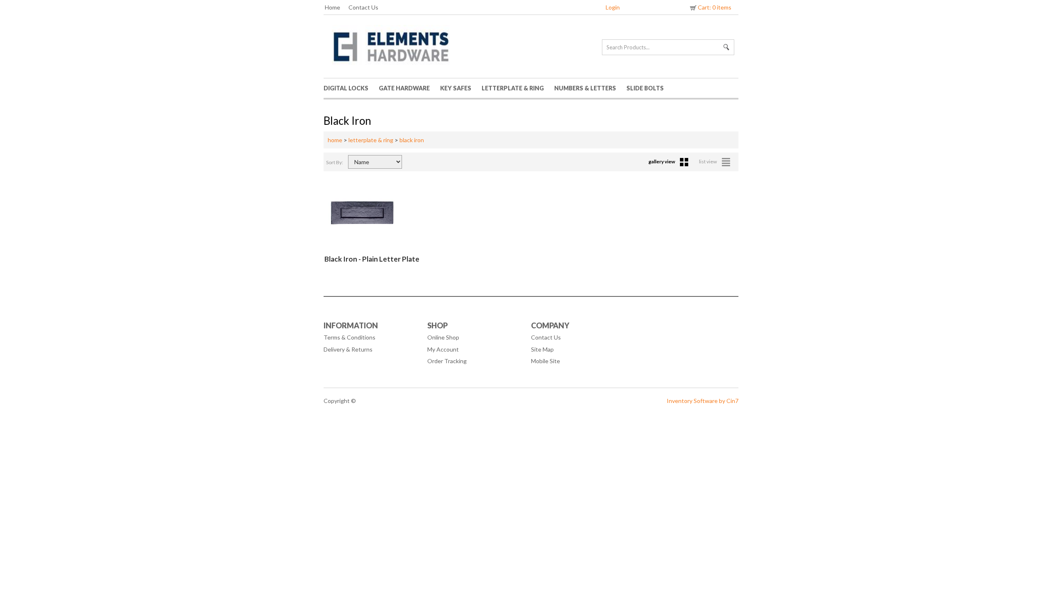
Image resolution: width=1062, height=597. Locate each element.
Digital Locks (346, 88)
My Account (443, 349)
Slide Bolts (645, 88)
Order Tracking (447, 360)
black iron (411, 139)
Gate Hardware (404, 88)
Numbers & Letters (585, 88)
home (335, 139)
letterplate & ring (370, 139)
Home (332, 7)
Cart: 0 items (714, 7)
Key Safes (455, 88)
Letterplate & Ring (513, 88)
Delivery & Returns (348, 349)
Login (613, 7)
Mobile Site (545, 360)
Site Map (542, 349)
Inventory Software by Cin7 (702, 400)
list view (708, 161)
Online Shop (443, 337)
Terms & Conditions (349, 337)
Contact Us (363, 7)
